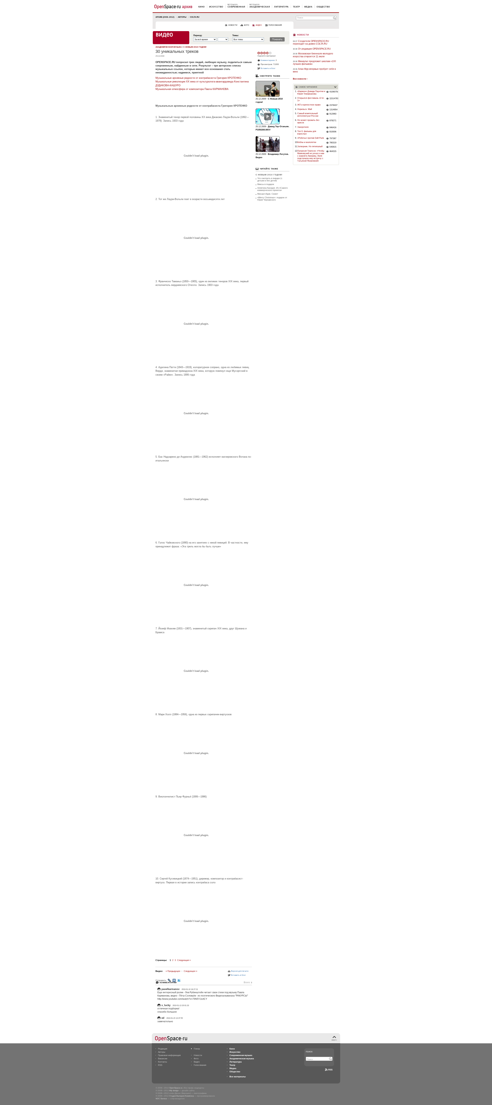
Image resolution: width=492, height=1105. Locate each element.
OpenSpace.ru (175, 1088)
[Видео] (171, 37)
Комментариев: (268, 60)
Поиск (309, 1052)
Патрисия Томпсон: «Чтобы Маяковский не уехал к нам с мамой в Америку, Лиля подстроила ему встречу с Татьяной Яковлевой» (310, 156)
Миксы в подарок (265, 184)
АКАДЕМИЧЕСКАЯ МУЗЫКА (168, 47)
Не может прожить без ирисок (308, 121)
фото (246, 25)
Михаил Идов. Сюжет (267, 194)
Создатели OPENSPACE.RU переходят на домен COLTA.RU (311, 42)
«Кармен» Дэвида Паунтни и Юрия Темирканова (311, 92)
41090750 (333, 91)
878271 (332, 120)
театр (296, 7)
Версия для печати (239, 971)
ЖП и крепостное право (309, 105)
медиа (308, 7)
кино (201, 7)
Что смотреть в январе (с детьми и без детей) (269, 179)
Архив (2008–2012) (164, 17)
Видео (197, 1062)
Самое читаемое (308, 87)
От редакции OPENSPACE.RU (314, 48)
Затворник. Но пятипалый (309, 146)
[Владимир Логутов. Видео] (268, 144)
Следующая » (184, 960)
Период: (197, 35)
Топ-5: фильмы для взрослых (306, 132)
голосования (275, 25)
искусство (216, 7)
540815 (332, 147)
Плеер (197, 1049)
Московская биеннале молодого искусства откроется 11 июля (313, 55)
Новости (303, 34)
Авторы (182, 17)
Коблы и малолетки (306, 142)
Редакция (162, 1049)
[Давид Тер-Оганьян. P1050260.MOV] (268, 116)
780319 (332, 142)
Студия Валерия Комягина (181, 1096)
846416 (332, 127)
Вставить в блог (238, 975)
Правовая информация (169, 1055)
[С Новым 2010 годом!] (268, 89)
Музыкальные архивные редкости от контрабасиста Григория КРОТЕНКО (198, 77)
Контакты (162, 1062)
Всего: (248, 982)
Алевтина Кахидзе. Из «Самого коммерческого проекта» (272, 189)
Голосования (200, 1065)
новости (232, 25)
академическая (259, 7)
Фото (196, 1058)
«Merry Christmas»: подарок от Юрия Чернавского (272, 198)
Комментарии (168, 982)
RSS (160, 1065)
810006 (332, 131)
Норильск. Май (304, 109)
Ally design (174, 1090)
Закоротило (303, 127)
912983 (332, 114)
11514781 (333, 98)
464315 (332, 151)
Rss (330, 1069)
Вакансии (162, 1058)
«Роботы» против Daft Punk (310, 138)
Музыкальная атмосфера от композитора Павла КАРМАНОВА (192, 89)
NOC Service (161, 1099)
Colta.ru (194, 17)
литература (281, 7)
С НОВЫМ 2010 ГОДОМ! (194, 47)
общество (323, 7)
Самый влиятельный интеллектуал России (307, 114)
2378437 (333, 105)
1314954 (333, 109)
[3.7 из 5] (259, 53)
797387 (332, 138)
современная (236, 7)
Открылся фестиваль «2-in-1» (310, 99)
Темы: (235, 35)
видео (259, 25)
